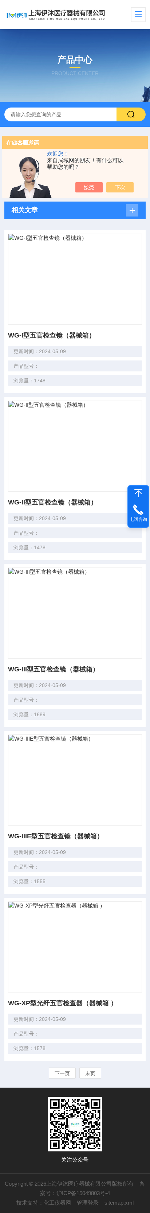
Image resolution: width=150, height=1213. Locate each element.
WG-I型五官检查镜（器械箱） (51, 335)
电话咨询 (138, 519)
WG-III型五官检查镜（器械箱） (53, 669)
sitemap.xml (119, 1203)
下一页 (62, 1073)
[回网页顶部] (138, 493)
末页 (90, 1073)
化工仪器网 (57, 1203)
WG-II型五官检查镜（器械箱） (52, 502)
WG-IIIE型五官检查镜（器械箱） (55, 836)
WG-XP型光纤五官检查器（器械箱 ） (62, 1003)
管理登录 (88, 1203)
